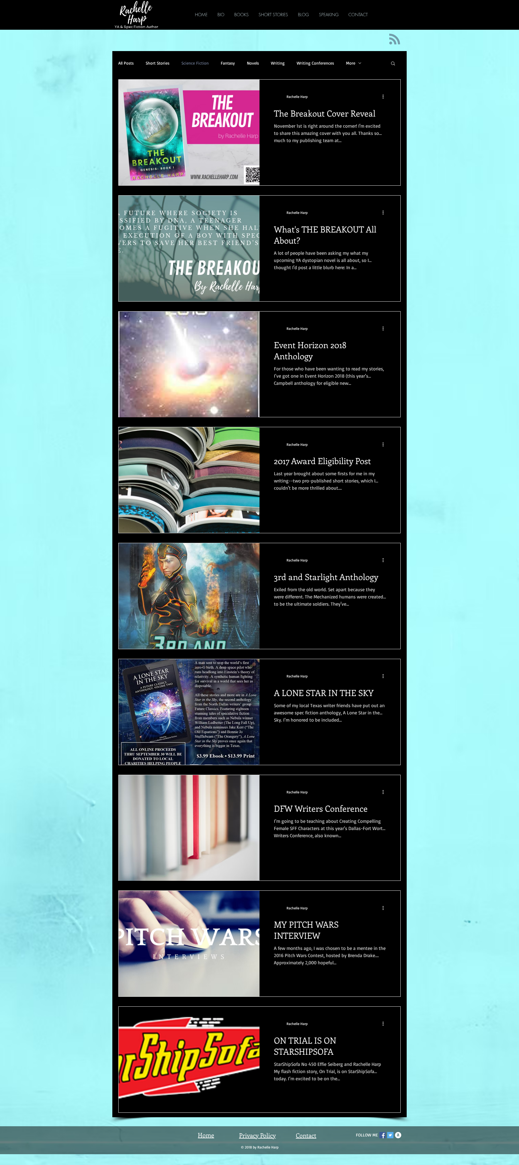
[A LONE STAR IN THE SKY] (189, 712)
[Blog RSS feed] (394, 39)
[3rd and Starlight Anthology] (189, 596)
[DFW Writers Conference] (189, 828)
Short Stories (157, 62)
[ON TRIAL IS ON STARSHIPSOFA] (189, 1059)
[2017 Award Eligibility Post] (189, 480)
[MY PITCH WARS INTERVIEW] (189, 943)
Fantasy (228, 62)
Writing (278, 62)
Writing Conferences (315, 62)
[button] (393, 64)
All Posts (126, 62)
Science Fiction (195, 62)
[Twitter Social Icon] (390, 1135)
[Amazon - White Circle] (398, 1135)
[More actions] (385, 96)
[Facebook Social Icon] (382, 1135)
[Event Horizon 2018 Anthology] (189, 364)
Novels (253, 62)
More (350, 62)
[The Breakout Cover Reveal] (189, 132)
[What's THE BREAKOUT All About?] (189, 248)
